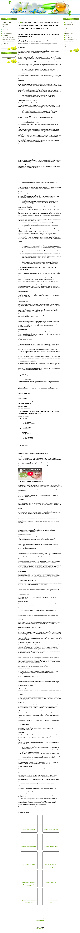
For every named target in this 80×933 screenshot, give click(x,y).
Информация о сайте (7, 43)
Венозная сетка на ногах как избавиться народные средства (29, 865)
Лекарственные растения (8, 37)
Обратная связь (6, 44)
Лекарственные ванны (70, 46)
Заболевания (5, 24)
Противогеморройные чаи (71, 39)
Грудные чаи (68, 28)
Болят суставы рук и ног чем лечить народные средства (29, 828)
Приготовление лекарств (8, 41)
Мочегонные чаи (69, 33)
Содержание (38, 928)
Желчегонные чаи (69, 31)
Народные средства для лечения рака (51, 901)
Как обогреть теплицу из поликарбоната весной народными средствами (50, 866)
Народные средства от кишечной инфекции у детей (29, 901)
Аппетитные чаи (68, 22)
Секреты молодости (7, 33)
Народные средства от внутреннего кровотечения (51, 883)
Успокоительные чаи (69, 43)
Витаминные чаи (69, 26)
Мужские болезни (7, 29)
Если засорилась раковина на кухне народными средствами (29, 847)
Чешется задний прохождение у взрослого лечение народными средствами (29, 884)
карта (43, 928)
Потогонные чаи (68, 35)
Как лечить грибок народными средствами (51, 847)
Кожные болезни (6, 31)
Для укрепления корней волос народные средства (40, 919)
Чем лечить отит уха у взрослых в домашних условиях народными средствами (50, 829)
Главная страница (7, 22)
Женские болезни (6, 28)
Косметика (5, 35)
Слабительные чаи (69, 41)
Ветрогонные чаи (69, 24)
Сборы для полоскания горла (71, 44)
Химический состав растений (9, 39)
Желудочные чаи (69, 29)
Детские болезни (6, 26)
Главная (27, 1)
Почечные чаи (68, 37)
